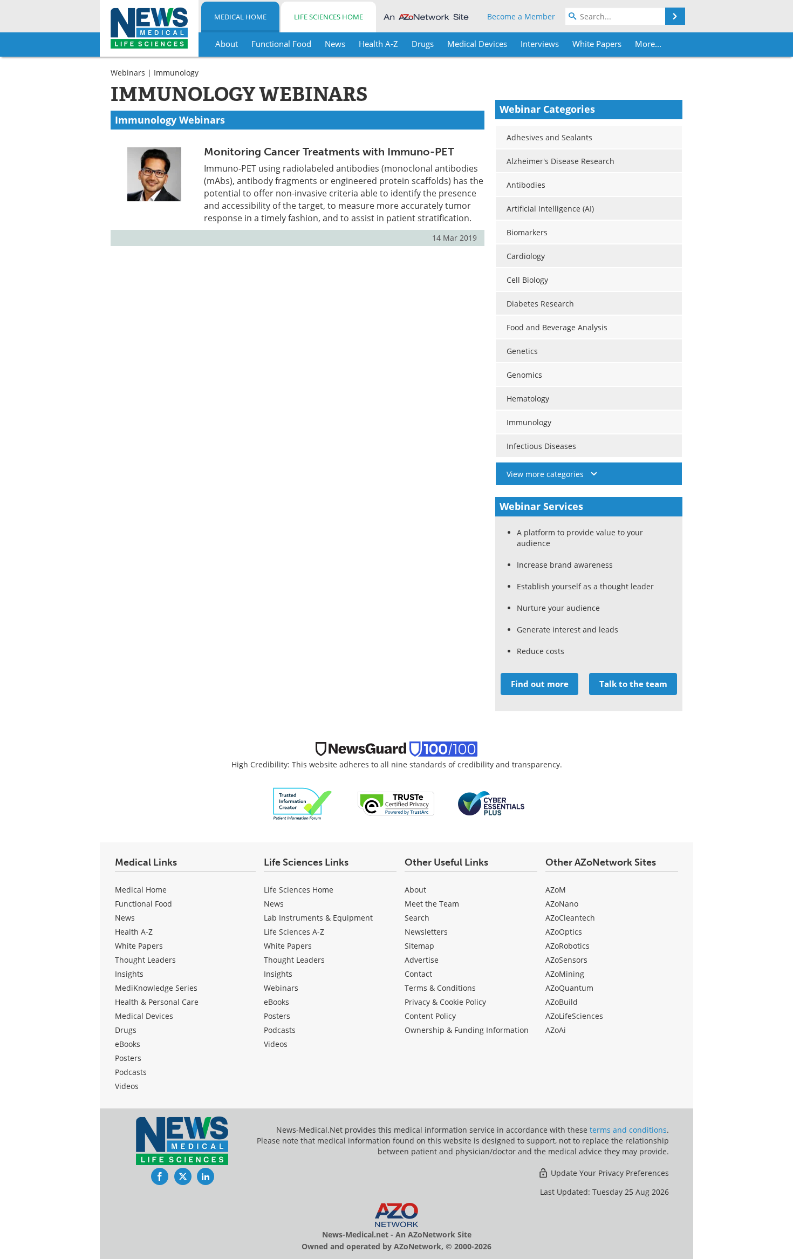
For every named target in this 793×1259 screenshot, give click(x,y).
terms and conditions (628, 1130)
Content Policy (430, 1016)
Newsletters (426, 932)
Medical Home (240, 17)
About (415, 889)
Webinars (128, 72)
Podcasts (131, 1072)
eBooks (127, 1044)
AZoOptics (563, 932)
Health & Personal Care (157, 1002)
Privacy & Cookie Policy (445, 1002)
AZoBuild (561, 1002)
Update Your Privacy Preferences (609, 1173)
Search (417, 918)
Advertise (422, 960)
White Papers (139, 946)
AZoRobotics (567, 946)
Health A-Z (134, 932)
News (125, 918)
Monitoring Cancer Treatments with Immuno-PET (329, 151)
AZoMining (564, 974)
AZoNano (561, 904)
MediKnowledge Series (156, 988)
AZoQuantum (569, 988)
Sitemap (419, 946)
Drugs (125, 1030)
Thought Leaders (145, 960)
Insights (129, 974)
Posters (128, 1058)
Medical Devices (144, 1016)
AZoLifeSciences (574, 1016)
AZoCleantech (570, 918)
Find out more (540, 683)
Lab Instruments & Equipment (318, 918)
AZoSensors (566, 960)
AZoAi (555, 1030)
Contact (418, 974)
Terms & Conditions (440, 988)
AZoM (555, 889)
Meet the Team (432, 904)
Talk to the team (633, 683)
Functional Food (143, 904)
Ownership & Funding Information (467, 1030)
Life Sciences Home (328, 17)
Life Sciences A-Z (294, 932)
